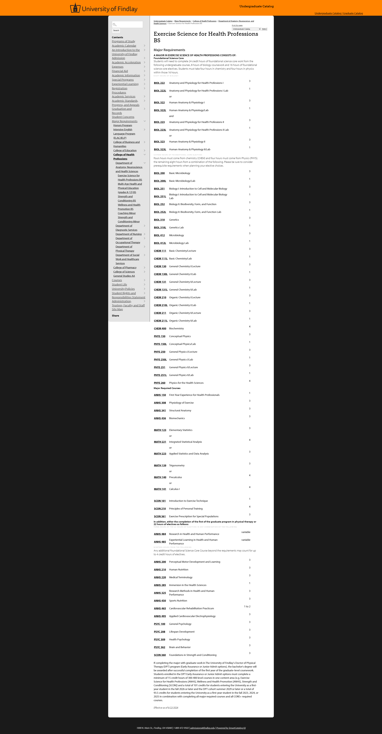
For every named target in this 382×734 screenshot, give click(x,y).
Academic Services (123, 96)
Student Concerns (123, 117)
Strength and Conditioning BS (127, 198)
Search (116, 30)
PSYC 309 (159, 639)
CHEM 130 (160, 266)
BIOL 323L (160, 149)
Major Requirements (124, 121)
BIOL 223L (160, 129)
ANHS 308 (160, 402)
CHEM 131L (161, 289)
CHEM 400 (160, 328)
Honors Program (122, 125)
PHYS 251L (160, 375)
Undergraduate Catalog (163, 21)
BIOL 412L (160, 243)
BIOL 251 (159, 188)
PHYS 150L (160, 344)
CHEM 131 (160, 282)
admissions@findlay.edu (202, 727)
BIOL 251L (160, 196)
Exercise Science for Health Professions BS (130, 177)
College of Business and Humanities (126, 144)
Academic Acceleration (126, 62)
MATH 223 (160, 453)
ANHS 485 (160, 541)
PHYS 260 (159, 382)
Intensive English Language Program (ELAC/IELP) (124, 134)
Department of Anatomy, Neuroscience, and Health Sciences (129, 167)
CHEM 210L (161, 305)
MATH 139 (160, 465)
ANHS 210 (160, 569)
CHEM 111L (161, 258)
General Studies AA (124, 276)
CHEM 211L (161, 320)
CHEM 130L (161, 274)
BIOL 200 (159, 173)
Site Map (117, 309)
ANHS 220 (160, 577)
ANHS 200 (160, 561)
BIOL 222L (160, 90)
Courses (117, 280)
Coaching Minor (127, 213)
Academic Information (126, 75)
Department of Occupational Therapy (128, 240)
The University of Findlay (103, 7)
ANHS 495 (160, 616)
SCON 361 (160, 516)
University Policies (123, 289)
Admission (118, 58)
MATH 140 (160, 477)
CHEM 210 (160, 297)
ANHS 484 (160, 534)
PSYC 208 (159, 631)
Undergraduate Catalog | (328, 13)
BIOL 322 (159, 102)
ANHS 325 (160, 592)
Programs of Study (123, 41)
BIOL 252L (160, 212)
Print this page (237, 25)
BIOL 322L (160, 110)
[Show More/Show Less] (145, 45)
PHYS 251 (159, 367)
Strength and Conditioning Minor (129, 219)
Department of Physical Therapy (125, 248)
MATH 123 (160, 430)
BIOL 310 (159, 219)
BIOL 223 (159, 122)
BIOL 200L (160, 181)
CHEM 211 (160, 313)
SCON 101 (160, 500)
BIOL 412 (159, 235)
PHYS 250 (159, 351)
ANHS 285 (160, 585)
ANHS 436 (160, 418)
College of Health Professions (123, 156)
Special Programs (123, 79)
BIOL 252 (159, 204)
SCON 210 (160, 508)
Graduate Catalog (353, 13)
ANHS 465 (160, 608)
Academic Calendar (124, 45)
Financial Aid (120, 71)
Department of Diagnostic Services (126, 228)
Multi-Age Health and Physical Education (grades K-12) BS (130, 188)
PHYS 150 (159, 336)
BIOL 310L (160, 227)
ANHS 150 (160, 395)
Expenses (117, 66)
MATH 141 (160, 489)
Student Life (119, 284)
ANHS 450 (160, 600)
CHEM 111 (160, 250)
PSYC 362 (159, 647)
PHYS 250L (160, 359)
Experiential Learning (125, 84)
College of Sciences (124, 271)
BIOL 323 (159, 141)
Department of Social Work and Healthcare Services (127, 259)
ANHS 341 (160, 410)
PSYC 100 (159, 624)
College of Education (125, 150)
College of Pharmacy (124, 267)
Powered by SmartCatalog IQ (231, 727)
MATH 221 (160, 441)
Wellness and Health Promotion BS (129, 207)
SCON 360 (160, 655)
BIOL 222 (159, 83)
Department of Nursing (129, 234)
